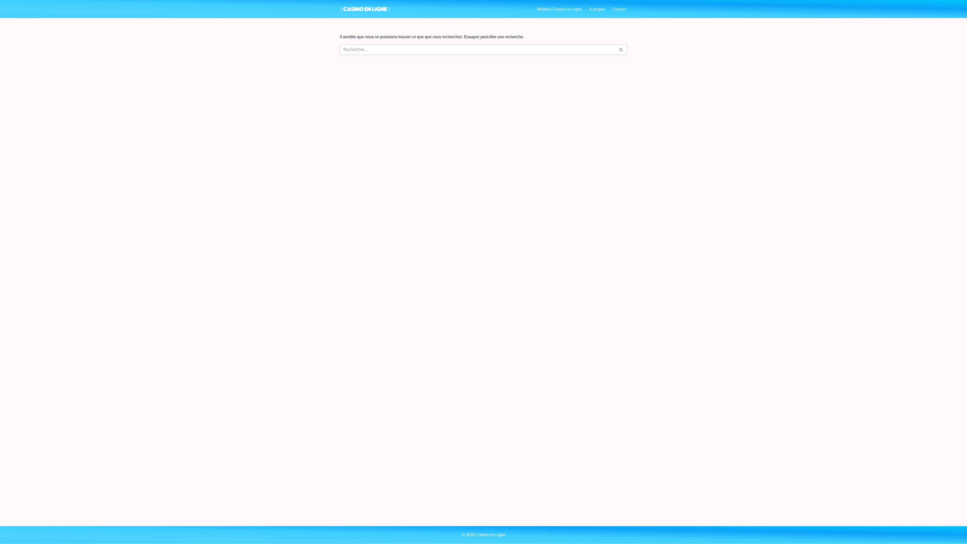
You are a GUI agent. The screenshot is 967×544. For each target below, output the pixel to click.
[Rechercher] (621, 49)
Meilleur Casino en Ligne (559, 9)
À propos (597, 9)
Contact (619, 9)
